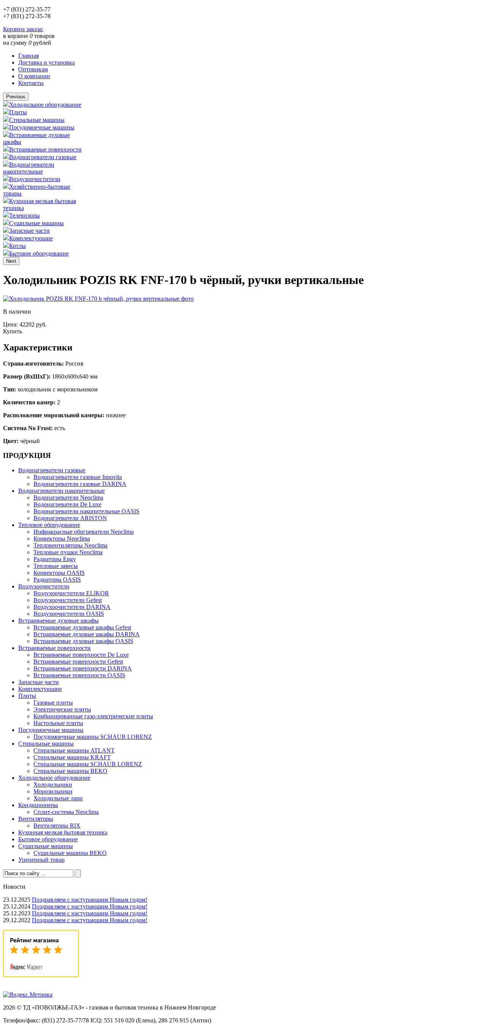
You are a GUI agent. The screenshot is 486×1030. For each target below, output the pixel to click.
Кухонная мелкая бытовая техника (62, 832)
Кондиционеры (38, 805)
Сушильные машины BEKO (70, 853)
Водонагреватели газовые (42, 157)
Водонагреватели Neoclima (68, 497)
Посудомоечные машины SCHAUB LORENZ (92, 736)
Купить (12, 331)
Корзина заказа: (23, 29)
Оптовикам (33, 69)
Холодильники (52, 784)
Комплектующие (31, 238)
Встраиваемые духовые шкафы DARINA (86, 634)
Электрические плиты (62, 709)
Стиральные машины (37, 120)
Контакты (31, 83)
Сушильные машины (36, 223)
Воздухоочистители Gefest (67, 600)
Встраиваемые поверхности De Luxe (81, 654)
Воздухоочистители (34, 179)
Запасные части (29, 230)
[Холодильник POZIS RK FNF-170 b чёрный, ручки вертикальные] (98, 298)
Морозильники (53, 791)
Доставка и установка (46, 62)
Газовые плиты (53, 702)
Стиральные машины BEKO (70, 771)
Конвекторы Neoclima (61, 538)
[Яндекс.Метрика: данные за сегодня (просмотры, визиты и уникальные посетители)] (27, 994)
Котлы (17, 246)
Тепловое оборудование (49, 525)
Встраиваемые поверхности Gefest (78, 661)
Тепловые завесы (55, 566)
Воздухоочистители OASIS (68, 613)
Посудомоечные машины (41, 127)
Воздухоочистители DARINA (71, 607)
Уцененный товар (41, 859)
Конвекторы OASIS (59, 572)
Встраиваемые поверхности (45, 149)
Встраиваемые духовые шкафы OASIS (83, 641)
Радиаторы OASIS (57, 579)
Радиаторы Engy (54, 559)
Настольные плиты (58, 723)
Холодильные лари (58, 798)
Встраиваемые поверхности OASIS (79, 675)
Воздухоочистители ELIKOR (71, 593)
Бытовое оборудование (39, 253)
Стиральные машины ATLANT (74, 750)
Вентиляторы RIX (56, 825)
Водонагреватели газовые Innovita (77, 477)
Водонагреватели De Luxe (67, 504)
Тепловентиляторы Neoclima (70, 545)
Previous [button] (15, 96)
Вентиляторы (35, 818)
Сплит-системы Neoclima (66, 812)
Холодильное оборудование (45, 104)
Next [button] (11, 261)
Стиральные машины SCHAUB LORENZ (87, 764)
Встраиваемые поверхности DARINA (82, 668)
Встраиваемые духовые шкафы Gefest (82, 627)
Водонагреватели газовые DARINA (79, 484)
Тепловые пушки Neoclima (68, 552)
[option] (43, 104)
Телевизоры (24, 215)
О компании (34, 76)
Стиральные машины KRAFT (72, 757)
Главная (28, 55)
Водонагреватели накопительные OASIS (86, 511)
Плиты (18, 112)
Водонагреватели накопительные (28, 168)
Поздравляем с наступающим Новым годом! (89, 899)
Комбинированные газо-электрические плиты (93, 716)
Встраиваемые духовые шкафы (58, 620)
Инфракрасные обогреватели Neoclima (83, 531)
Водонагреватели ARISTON (70, 518)
